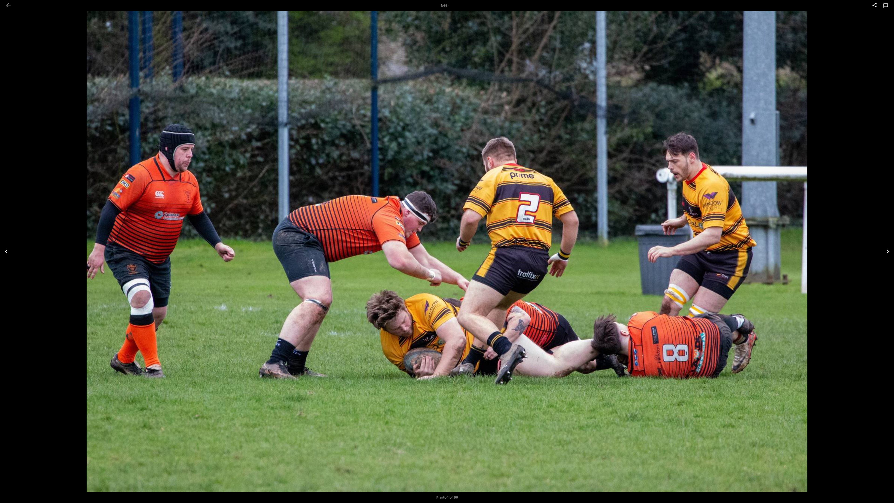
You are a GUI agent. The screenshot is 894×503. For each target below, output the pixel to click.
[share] (874, 5)
